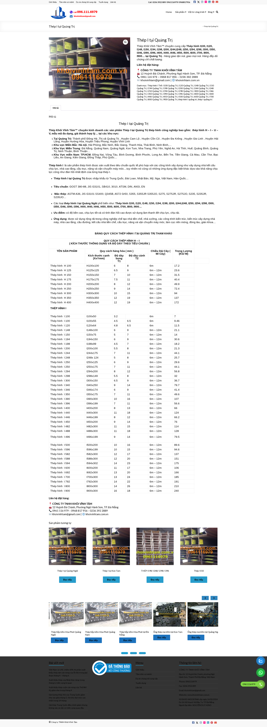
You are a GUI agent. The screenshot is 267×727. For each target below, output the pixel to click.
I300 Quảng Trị (201, 91)
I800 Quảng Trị (154, 99)
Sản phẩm (180, 12)
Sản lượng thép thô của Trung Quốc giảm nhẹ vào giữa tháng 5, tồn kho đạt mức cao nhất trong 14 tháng (67, 697)
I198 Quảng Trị (170, 88)
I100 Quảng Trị (170, 85)
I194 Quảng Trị (154, 88)
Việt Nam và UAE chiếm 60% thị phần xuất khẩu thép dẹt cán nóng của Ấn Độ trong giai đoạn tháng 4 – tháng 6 (68, 672)
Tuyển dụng (103, 2)
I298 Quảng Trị (185, 91)
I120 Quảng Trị (186, 85)
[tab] (124, 653)
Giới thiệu (53, 2)
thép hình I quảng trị (187, 99)
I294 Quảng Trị (170, 91)
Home (169, 12)
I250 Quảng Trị (154, 91)
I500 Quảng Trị (185, 96)
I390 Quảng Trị (170, 93)
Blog (210, 12)
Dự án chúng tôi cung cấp (86, 2)
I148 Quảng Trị (201, 85)
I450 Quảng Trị (170, 96)
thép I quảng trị (205, 99)
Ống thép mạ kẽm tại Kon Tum (123, 632)
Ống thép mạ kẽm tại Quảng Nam (193, 632)
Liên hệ (113, 2)
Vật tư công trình (196, 12)
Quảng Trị (155, 56)
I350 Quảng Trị (154, 93)
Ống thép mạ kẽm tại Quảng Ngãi (159, 632)
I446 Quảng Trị (154, 96)
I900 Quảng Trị (170, 99)
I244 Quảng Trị (201, 88)
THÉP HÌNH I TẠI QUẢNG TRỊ (136, 233)
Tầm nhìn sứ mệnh (66, 2)
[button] (125, 42)
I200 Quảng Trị (185, 88)
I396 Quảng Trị (185, 93)
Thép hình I (152, 85)
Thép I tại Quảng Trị (133, 124)
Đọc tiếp (67, 579)
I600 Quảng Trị (201, 96)
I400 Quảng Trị (201, 93)
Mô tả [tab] (56, 107)
